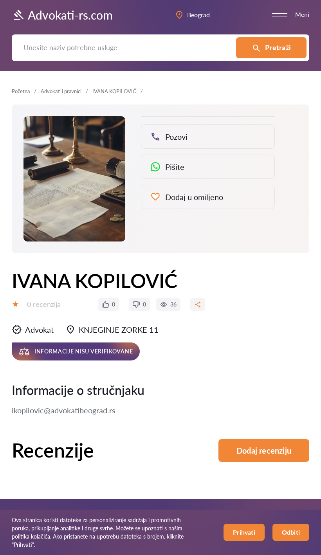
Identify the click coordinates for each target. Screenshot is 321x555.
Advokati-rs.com (70, 15)
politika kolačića (31, 536)
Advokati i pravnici (61, 91)
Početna (21, 91)
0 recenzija (44, 304)
